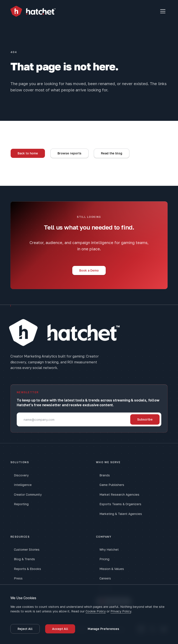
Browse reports (69, 153)
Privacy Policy (120, 611)
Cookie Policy (96, 611)
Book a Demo (89, 270)
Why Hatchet (109, 549)
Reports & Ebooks (27, 569)
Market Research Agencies (119, 494)
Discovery (21, 475)
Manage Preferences (103, 629)
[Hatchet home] (33, 11)
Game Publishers (111, 485)
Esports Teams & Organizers (120, 504)
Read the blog (111, 153)
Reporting (21, 504)
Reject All (25, 629)
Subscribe (145, 419)
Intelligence (23, 485)
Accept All (60, 629)
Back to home (28, 153)
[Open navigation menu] (163, 11)
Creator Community (28, 494)
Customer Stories (27, 549)
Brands (104, 475)
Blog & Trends (24, 559)
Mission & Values (111, 569)
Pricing (104, 559)
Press (18, 578)
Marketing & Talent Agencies (120, 514)
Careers (105, 578)
